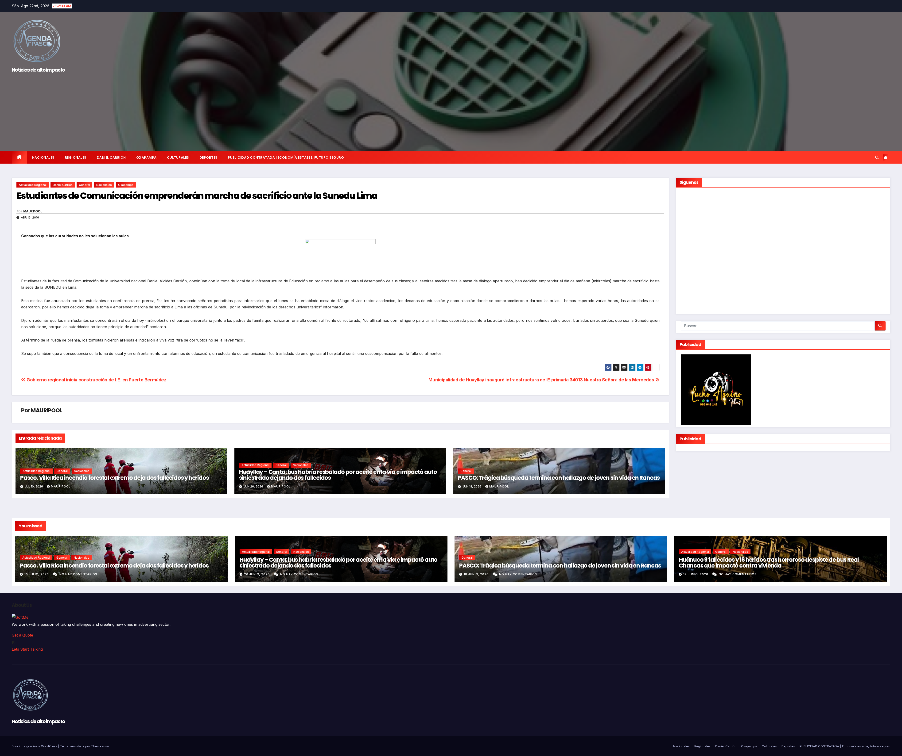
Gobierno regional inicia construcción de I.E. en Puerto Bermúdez (96, 380)
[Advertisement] (451, 110)
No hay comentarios (78, 574)
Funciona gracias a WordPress (35, 746)
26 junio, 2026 (257, 574)
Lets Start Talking (27, 649)
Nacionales (43, 157)
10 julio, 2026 (37, 574)
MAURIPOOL (32, 211)
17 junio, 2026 (696, 574)
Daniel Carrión (111, 157)
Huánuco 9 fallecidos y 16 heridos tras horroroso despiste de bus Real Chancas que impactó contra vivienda (769, 562)
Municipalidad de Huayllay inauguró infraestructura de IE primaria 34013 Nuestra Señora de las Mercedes (541, 380)
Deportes (208, 157)
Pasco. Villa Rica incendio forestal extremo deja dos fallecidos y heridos (114, 478)
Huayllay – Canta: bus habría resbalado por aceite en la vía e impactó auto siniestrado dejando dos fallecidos (338, 475)
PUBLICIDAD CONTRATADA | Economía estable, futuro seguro (286, 157)
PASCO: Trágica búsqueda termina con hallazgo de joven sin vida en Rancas (559, 478)
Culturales (178, 157)
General (84, 185)
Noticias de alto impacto (38, 69)
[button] (877, 157)
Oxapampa (146, 157)
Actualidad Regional (33, 185)
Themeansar (100, 746)
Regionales (75, 157)
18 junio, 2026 (477, 574)
